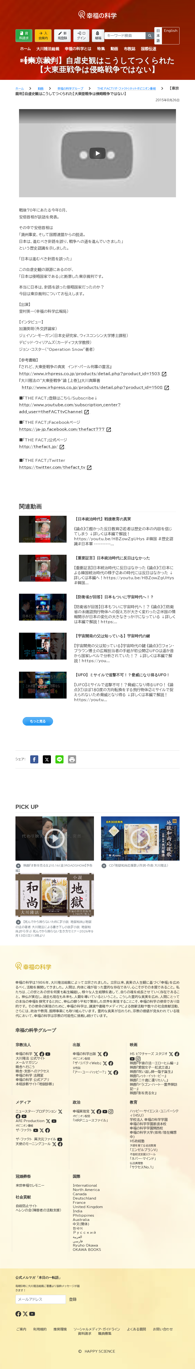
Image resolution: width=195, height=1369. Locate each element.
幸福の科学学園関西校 (146, 1128)
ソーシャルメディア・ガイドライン (97, 1329)
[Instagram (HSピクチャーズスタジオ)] (138, 1058)
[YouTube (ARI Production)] (54, 1120)
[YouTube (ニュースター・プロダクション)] (24, 1116)
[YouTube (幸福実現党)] (104, 1111)
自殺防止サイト (26, 1206)
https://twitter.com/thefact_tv (55, 467)
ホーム (25, 49)
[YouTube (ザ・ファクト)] (35, 1130)
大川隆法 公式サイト (30, 1058)
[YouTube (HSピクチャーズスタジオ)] (132, 1058)
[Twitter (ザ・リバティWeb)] (104, 1063)
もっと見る (38, 721)
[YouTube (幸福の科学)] (47, 1053)
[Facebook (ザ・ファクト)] (47, 1130)
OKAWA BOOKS (87, 1249)
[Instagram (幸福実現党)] (110, 1111)
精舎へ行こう (25, 1067)
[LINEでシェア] (59, 759)
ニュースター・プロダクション (36, 1111)
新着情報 (27, 61)
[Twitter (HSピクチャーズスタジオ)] (171, 1053)
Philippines (83, 1215)
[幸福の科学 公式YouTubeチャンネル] (32, 1313)
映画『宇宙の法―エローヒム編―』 (154, 1063)
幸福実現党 (81, 1111)
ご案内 (47, 61)
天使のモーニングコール (33, 1144)
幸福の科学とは (78, 49)
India (77, 1211)
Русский (84, 1232)
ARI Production (30, 1121)
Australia (81, 1219)
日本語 (158, 35)
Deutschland (84, 1198)
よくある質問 (136, 1329)
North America (86, 1189)
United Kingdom (88, 1207)
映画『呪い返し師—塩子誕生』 (151, 1071)
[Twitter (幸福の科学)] (36, 1053)
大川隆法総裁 (47, 49)
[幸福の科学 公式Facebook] (18, 1313)
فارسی (78, 1241)
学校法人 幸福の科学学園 (149, 1119)
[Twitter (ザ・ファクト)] (41, 1130)
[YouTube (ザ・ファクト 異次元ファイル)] (59, 1139)
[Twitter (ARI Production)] (48, 1120)
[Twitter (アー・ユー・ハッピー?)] (109, 1072)
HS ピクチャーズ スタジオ (148, 1054)
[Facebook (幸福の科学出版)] (105, 1053)
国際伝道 (148, 49)
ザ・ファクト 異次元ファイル (36, 1139)
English (170, 30)
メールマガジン (27, 1062)
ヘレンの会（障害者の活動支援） (38, 1210)
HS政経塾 (137, 1141)
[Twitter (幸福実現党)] (93, 1111)
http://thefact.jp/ (42, 447)
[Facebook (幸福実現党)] (99, 1111)
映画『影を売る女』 (143, 1093)
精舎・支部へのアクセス (32, 1071)
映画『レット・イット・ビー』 (148, 1076)
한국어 (78, 1228)
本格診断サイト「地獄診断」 (35, 1084)
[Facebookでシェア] (34, 759)
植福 (98, 35)
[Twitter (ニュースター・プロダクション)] (60, 1111)
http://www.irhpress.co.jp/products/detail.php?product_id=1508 (96, 388)
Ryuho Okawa (85, 1245)
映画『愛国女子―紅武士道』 (150, 1067)
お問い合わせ (163, 1329)
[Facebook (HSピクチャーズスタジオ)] (177, 1053)
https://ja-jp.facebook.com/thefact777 (65, 429)
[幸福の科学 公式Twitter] (25, 1313)
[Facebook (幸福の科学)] (41, 1053)
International (85, 1185)
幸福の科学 (24, 1054)
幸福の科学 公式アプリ (32, 1079)
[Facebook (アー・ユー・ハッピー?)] (115, 1072)
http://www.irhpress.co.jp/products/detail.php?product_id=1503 (93, 374)
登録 (73, 1299)
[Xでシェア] (47, 759)
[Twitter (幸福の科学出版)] (99, 1053)
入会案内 (43, 35)
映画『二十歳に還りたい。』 (149, 1080)
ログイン (81, 35)
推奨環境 (60, 1329)
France (79, 1202)
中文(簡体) (81, 1224)
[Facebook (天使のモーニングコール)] (60, 1144)
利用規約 (40, 1329)
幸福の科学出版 (84, 1054)
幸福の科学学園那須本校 (148, 1124)
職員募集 (105, 1333)
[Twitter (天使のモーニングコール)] (54, 1144)
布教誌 (129, 49)
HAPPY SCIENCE (100, 1351)
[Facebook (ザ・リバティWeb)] (110, 1063)
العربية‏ (77, 1237)
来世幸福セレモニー (30, 1185)
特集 (101, 49)
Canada (80, 1194)
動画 (114, 49)
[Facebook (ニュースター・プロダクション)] (18, 1116)
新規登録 (62, 35)
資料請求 (24, 35)
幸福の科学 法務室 (30, 1075)
